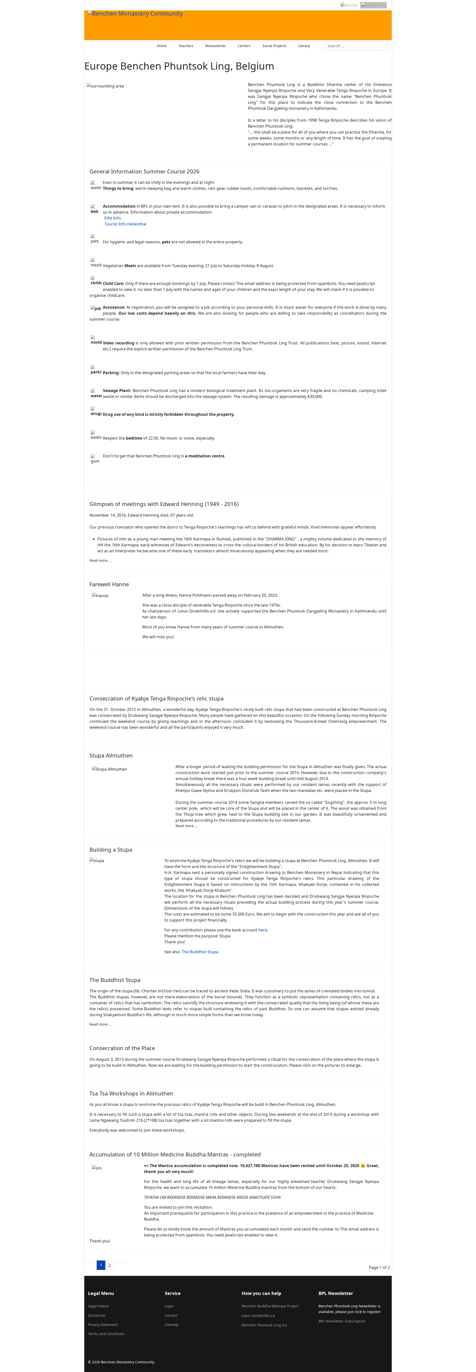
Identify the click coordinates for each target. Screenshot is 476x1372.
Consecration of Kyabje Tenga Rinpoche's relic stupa (156, 698)
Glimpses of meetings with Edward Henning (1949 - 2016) (164, 503)
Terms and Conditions (106, 1333)
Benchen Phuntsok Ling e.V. (264, 1325)
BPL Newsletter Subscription (342, 1321)
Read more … (100, 560)
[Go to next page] (117, 1262)
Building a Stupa (110, 849)
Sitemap (171, 1324)
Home (162, 45)
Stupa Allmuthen (111, 755)
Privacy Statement (103, 1324)
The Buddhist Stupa (200, 951)
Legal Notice (98, 1306)
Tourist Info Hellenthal (125, 224)
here (262, 930)
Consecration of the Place (122, 1048)
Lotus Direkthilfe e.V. (258, 1315)
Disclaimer (97, 1315)
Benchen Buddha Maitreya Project (270, 1306)
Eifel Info (112, 218)
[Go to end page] (123, 1262)
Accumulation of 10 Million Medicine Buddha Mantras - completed (175, 1154)
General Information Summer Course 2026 (144, 171)
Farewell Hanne (109, 584)
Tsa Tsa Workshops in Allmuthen (131, 1093)
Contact (171, 1315)
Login (169, 1306)
